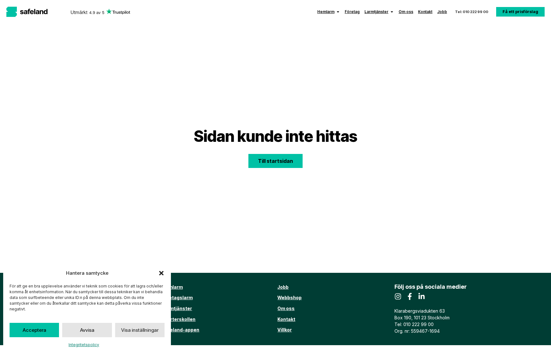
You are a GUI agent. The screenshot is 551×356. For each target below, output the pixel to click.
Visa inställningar (139, 330)
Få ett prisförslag (520, 11)
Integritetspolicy (84, 344)
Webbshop (289, 297)
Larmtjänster (376, 11)
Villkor (284, 329)
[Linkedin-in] (421, 296)
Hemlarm (325, 11)
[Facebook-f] (409, 296)
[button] (161, 273)
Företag (352, 11)
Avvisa (87, 330)
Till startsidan (275, 161)
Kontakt (425, 11)
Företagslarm (177, 297)
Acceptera (34, 330)
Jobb (442, 11)
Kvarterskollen (178, 319)
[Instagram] (397, 296)
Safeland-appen (180, 329)
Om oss (406, 11)
